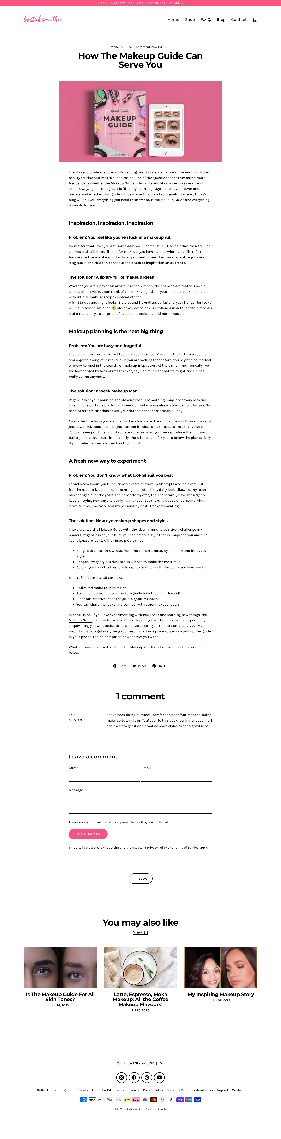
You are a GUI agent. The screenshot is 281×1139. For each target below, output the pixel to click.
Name (73, 768)
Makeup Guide (121, 47)
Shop (190, 19)
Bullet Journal (47, 1090)
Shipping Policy (178, 1090)
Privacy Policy (157, 847)
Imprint (222, 1090)
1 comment (142, 47)
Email (146, 768)
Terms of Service (186, 847)
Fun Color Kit (101, 1090)
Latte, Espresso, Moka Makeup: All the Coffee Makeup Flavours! (140, 999)
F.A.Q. (206, 19)
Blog (221, 19)
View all (140, 932)
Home (173, 19)
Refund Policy (203, 1090)
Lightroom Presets (74, 1090)
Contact (239, 19)
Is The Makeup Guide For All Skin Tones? (60, 996)
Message (76, 790)
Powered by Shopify (156, 1109)
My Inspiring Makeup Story (221, 994)
